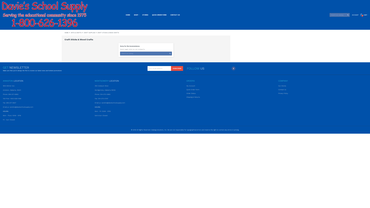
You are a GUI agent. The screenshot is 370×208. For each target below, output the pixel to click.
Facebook (233, 68)
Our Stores (282, 86)
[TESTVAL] (44, 15)
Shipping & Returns (193, 97)
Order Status (191, 93)
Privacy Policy (283, 93)
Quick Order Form (192, 90)
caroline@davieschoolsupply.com (21, 107)
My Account (190, 86)
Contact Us (282, 90)
